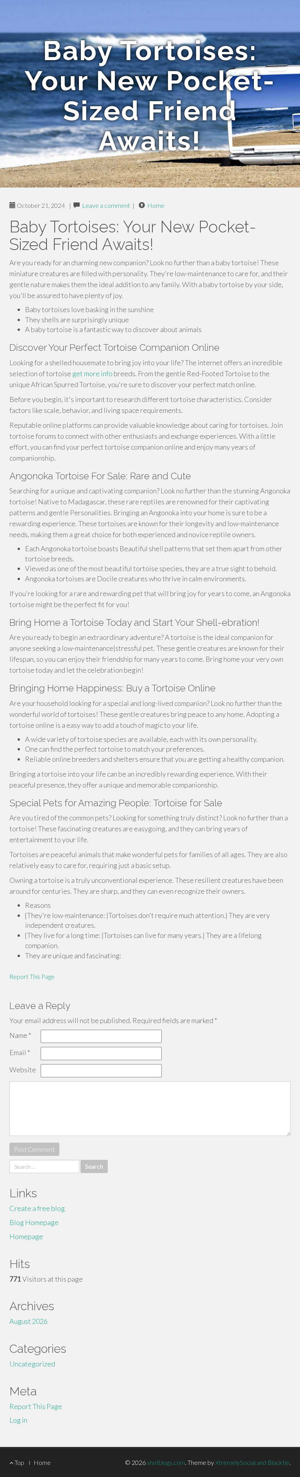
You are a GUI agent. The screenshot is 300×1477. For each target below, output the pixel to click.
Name (20, 1035)
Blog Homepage (34, 1222)
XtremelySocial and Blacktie (252, 1462)
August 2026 (28, 1321)
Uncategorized (32, 1363)
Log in (18, 1420)
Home (155, 205)
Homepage (26, 1236)
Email (19, 1052)
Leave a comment (106, 205)
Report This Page (32, 976)
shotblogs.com (166, 1462)
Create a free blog (37, 1208)
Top (18, 1462)
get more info (92, 373)
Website (22, 1069)
